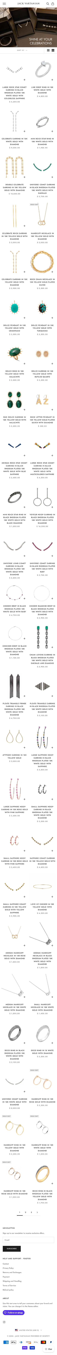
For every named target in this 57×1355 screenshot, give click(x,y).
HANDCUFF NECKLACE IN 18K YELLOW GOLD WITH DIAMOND (42, 236)
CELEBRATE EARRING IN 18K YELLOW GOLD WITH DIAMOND (14, 282)
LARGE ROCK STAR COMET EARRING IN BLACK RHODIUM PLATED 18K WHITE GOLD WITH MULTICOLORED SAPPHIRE (42, 469)
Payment (6, 1277)
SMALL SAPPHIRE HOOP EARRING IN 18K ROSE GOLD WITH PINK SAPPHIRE (14, 861)
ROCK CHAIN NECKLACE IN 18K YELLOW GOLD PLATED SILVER (42, 282)
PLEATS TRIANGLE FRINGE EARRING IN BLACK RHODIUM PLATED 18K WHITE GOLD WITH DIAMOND (14, 709)
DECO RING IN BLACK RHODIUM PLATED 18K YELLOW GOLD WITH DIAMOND (42, 1195)
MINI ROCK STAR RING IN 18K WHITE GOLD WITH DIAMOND (42, 142)
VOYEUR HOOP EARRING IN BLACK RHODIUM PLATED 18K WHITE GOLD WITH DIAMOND (42, 518)
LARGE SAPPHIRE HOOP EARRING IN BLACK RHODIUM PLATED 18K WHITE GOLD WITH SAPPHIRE (42, 761)
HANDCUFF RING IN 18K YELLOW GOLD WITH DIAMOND (15, 1148)
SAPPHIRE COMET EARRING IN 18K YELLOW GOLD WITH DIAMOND (42, 861)
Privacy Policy (8, 1268)
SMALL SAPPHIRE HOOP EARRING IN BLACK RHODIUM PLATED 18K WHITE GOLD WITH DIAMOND (42, 812)
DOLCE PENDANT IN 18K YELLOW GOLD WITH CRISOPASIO (14, 328)
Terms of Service (9, 1285)
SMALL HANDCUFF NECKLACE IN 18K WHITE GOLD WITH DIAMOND (42, 1007)
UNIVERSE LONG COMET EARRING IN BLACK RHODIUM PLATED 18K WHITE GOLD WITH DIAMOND (14, 569)
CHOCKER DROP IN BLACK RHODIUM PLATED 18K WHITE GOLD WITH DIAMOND (15, 650)
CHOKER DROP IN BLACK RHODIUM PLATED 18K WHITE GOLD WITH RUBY (14, 609)
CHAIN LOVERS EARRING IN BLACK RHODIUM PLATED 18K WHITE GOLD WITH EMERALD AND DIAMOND (42, 659)
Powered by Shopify (40, 1336)
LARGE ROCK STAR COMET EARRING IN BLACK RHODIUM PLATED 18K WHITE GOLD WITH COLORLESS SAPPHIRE (14, 93)
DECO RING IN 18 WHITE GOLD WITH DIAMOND (42, 1051)
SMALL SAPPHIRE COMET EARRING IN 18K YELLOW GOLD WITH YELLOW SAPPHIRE (14, 908)
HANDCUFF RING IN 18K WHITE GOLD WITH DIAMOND (42, 1148)
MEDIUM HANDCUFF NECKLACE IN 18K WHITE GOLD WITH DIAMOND (14, 1007)
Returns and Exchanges (12, 1272)
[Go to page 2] (37, 1212)
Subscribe (12, 1248)
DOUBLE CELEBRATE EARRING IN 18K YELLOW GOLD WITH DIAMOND (14, 187)
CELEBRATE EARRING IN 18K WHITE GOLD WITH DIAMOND (14, 142)
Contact (6, 1263)
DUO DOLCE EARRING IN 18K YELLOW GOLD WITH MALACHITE (14, 420)
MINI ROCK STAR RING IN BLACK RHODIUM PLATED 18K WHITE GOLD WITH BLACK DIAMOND (14, 518)
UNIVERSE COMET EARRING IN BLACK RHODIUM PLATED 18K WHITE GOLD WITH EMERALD (42, 188)
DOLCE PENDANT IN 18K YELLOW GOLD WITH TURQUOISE (42, 328)
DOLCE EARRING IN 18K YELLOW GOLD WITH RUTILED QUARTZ (42, 374)
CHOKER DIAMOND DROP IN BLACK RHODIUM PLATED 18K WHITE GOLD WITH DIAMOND (42, 610)
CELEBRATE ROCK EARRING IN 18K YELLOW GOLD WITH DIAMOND (15, 236)
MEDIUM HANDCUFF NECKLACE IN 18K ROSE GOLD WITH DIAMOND (15, 956)
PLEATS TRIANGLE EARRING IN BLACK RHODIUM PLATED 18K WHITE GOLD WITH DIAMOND (42, 707)
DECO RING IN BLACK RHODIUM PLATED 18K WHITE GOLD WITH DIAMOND (15, 1054)
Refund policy (8, 1290)
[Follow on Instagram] (4, 1322)
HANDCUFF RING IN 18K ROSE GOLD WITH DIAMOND (42, 1100)
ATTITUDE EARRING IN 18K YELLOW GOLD (15, 756)
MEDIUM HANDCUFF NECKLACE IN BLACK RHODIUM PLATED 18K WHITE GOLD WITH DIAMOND (42, 959)
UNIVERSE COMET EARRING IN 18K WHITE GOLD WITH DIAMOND (14, 1102)
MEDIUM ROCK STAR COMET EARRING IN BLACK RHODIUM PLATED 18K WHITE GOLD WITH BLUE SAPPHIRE (14, 469)
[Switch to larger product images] (48, 50)
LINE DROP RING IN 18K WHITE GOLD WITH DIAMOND (42, 90)
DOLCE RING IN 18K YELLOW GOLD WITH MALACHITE (14, 374)
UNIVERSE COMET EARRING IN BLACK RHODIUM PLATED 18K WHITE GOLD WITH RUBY (42, 567)
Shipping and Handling (12, 1281)
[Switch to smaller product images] (53, 50)
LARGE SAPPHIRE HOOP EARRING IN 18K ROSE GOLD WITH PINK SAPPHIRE (14, 809)
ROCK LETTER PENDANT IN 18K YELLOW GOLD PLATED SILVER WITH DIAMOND (42, 420)
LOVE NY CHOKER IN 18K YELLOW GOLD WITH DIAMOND (42, 907)
